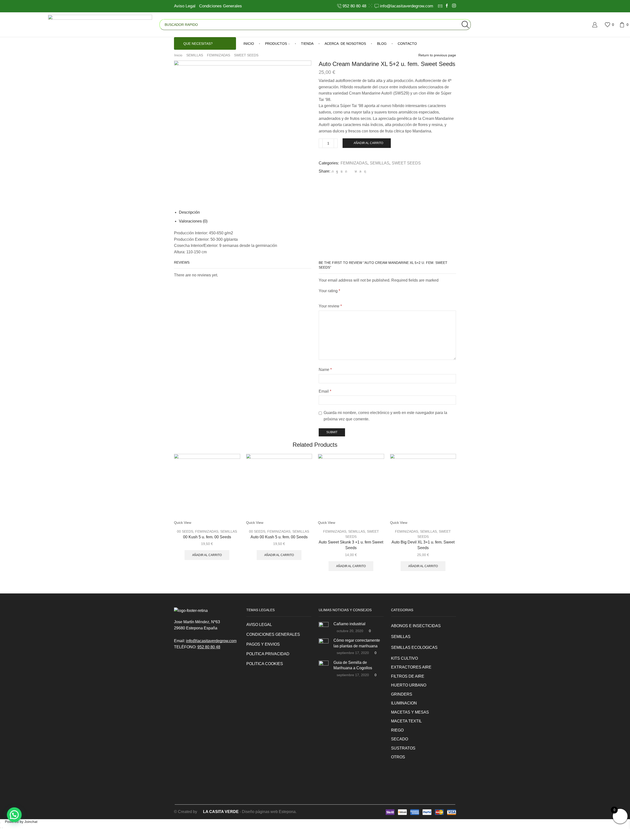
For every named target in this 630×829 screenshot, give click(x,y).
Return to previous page (437, 55)
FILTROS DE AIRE (407, 676)
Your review (330, 306)
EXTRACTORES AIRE (411, 667)
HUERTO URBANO (408, 685)
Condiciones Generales (220, 5)
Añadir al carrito (368, 143)
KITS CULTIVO (404, 658)
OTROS (398, 757)
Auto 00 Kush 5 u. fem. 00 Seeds (279, 537)
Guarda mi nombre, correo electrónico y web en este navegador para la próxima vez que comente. (385, 416)
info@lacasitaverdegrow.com (211, 641)
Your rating (329, 291)
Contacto (407, 44)
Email (325, 391)
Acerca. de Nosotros (345, 44)
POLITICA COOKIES (264, 664)
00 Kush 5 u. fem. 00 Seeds (207, 537)
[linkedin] (355, 171)
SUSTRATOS (403, 748)
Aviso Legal (184, 5)
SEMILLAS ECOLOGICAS (414, 647)
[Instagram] (454, 6)
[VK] (341, 171)
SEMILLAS (194, 55)
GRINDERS (401, 694)
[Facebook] (447, 6)
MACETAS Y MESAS (410, 712)
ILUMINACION (404, 703)
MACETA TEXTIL (406, 721)
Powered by (21, 822)
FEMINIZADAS (218, 55)
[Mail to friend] (350, 171)
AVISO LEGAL (259, 624)
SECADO (399, 739)
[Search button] (465, 24)
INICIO (248, 44)
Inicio (178, 55)
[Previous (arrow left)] (0, 827)
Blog (382, 44)
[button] (14, 814)
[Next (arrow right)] (2, 827)
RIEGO (397, 730)
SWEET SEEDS (246, 55)
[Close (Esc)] (0, 822)
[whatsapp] (360, 171)
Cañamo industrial (349, 624)
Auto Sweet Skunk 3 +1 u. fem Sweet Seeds (351, 545)
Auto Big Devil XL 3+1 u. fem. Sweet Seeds (423, 545)
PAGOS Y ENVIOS (263, 644)
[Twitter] (332, 171)
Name (325, 369)
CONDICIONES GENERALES (273, 634)
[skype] (364, 171)
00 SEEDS (185, 531)
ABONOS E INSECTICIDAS (416, 626)
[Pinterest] (346, 171)
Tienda (307, 44)
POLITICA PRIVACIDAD (267, 654)
